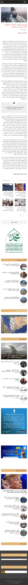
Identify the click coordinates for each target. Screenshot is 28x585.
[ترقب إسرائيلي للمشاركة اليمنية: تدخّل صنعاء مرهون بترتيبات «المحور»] (23, 533)
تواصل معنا (23, 543)
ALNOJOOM (16, 582)
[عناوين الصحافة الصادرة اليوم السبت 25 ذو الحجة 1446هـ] (23, 398)
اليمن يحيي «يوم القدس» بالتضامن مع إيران (12, 522)
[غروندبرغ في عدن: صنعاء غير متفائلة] (23, 381)
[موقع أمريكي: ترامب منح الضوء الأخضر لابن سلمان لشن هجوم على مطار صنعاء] (20, 187)
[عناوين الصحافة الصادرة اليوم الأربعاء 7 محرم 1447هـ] (23, 389)
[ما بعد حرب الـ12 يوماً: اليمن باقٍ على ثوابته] (23, 364)
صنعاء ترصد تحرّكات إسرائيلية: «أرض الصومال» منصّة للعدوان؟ (10, 514)
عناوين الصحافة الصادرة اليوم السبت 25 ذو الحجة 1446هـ (11, 396)
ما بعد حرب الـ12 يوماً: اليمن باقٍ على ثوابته (10, 362)
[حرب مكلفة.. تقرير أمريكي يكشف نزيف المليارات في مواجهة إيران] (20, 202)
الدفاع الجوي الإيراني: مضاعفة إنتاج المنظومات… (10, 273)
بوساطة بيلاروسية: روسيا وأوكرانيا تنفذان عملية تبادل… (11, 298)
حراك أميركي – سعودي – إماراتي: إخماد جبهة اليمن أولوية (10, 370)
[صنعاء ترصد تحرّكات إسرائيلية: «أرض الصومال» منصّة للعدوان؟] (7, 202)
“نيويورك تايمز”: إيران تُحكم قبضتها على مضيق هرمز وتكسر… (11, 498)
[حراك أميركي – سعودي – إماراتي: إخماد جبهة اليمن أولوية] (23, 372)
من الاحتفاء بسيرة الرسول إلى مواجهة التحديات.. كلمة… (10, 264)
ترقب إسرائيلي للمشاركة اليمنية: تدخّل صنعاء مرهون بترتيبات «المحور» (11, 531)
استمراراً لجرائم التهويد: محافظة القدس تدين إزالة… (11, 281)
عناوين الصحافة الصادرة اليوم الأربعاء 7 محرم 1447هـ (11, 387)
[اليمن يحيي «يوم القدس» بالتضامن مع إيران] (23, 524)
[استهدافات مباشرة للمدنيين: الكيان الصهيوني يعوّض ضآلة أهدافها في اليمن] (14, 351)
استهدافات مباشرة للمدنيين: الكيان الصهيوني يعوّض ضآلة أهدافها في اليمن (14, 356)
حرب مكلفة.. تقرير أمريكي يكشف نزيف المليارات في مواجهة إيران (11, 507)
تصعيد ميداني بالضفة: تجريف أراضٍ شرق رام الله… (11, 289)
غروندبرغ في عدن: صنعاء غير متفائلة (11, 379)
